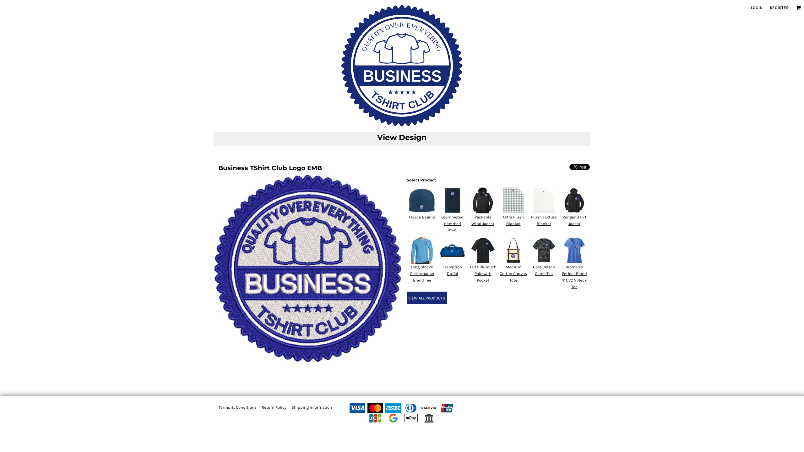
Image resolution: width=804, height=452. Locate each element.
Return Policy (274, 407)
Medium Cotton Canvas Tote (513, 273)
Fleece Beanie (422, 217)
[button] (798, 7)
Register (779, 7)
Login (757, 7)
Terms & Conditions (238, 407)
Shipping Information (311, 407)
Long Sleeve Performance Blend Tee (422, 273)
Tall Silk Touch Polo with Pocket (483, 273)
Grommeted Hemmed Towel (452, 224)
